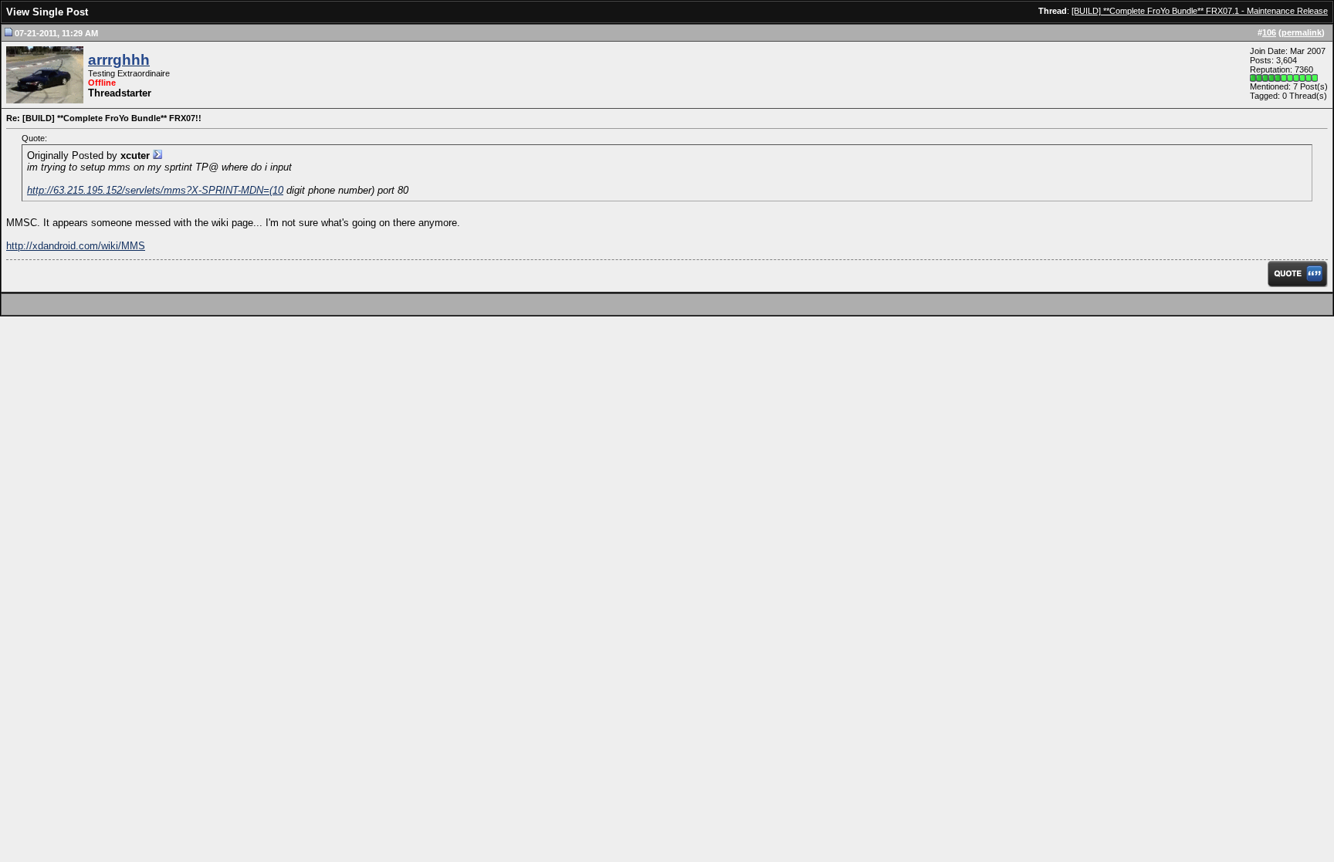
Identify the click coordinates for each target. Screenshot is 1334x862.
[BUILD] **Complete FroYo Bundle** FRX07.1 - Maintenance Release (1200, 10)
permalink (1302, 32)
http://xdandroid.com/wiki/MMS (75, 246)
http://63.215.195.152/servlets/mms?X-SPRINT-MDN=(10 (155, 190)
